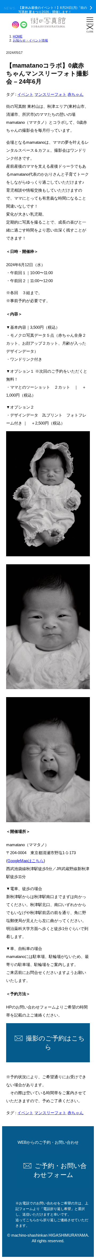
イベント (25, 94)
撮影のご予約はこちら (55, 1043)
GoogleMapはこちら (25, 860)
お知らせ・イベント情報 (30, 40)
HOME (17, 36)
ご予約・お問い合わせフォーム (60, 1170)
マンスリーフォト (50, 94)
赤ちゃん (75, 94)
